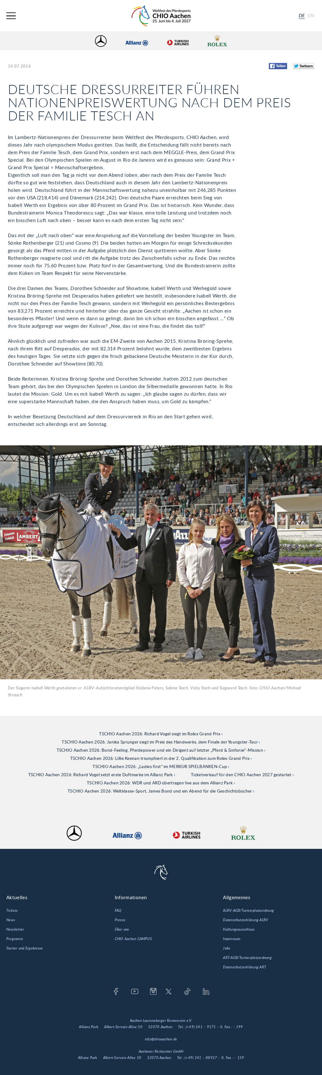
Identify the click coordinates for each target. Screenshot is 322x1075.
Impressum (231, 939)
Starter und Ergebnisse (24, 948)
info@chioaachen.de (161, 1039)
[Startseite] (161, 16)
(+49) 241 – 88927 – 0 (204, 1058)
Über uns (122, 929)
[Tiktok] (187, 992)
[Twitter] (169, 992)
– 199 (238, 1027)
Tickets (12, 910)
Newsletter (15, 929)
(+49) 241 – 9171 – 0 (204, 1027)
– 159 (239, 1058)
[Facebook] (116, 992)
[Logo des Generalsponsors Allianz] (136, 41)
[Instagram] (153, 992)
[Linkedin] (206, 992)
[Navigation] (11, 16)
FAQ (118, 910)
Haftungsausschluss (239, 929)
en (311, 15)
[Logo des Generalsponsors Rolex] (217, 41)
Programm (14, 939)
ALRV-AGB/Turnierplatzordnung (248, 910)
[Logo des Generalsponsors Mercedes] (101, 41)
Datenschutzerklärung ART (244, 967)
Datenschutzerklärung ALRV (245, 920)
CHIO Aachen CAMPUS (133, 939)
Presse (120, 920)
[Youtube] (135, 992)
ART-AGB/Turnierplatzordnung (247, 958)
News (10, 920)
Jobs (226, 948)
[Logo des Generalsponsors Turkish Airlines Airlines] (177, 41)
